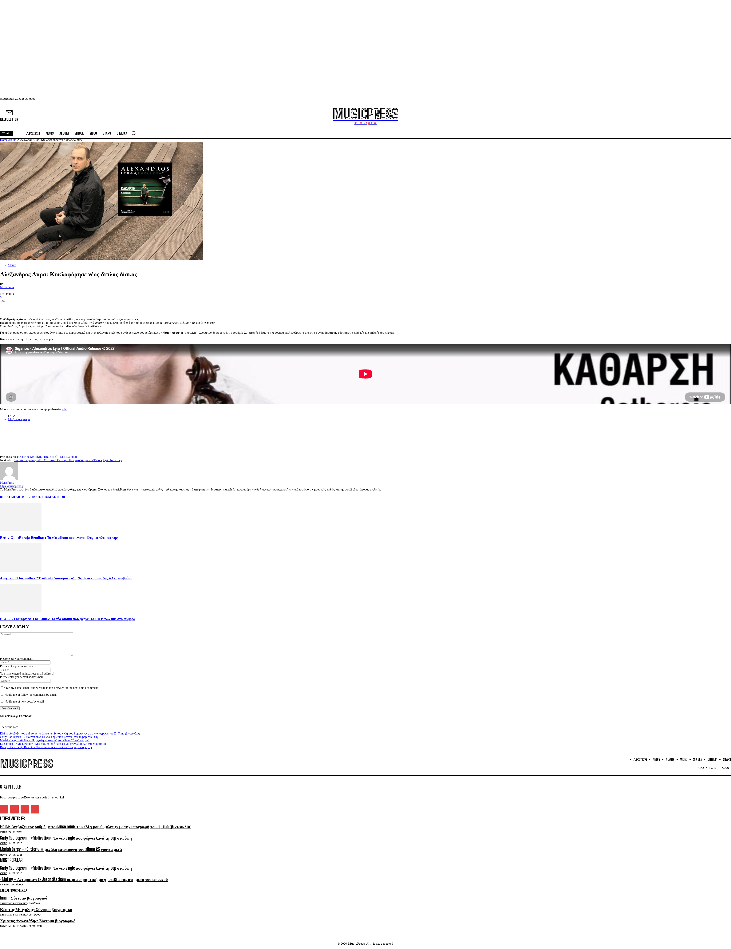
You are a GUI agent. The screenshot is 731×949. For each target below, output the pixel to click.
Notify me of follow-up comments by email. (31, 694)
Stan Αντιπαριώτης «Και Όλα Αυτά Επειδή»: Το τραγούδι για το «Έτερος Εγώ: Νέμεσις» (68, 460)
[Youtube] (35, 809)
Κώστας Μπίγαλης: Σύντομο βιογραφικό (36, 909)
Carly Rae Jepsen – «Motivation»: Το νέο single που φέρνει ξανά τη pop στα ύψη (49, 736)
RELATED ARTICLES (15, 496)
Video (3, 832)
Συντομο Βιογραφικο (13, 903)
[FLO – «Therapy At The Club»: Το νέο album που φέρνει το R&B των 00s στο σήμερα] (20, 611)
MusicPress (7, 287)
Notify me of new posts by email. (25, 701)
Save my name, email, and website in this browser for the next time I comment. (51, 687)
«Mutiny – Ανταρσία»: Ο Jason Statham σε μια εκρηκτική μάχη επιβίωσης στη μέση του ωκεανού (84, 879)
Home (3, 139)
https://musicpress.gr (12, 486)
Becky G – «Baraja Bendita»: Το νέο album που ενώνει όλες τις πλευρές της (59, 538)
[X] (20, 306)
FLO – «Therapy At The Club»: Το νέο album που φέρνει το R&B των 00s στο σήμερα (67, 619)
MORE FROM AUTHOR (48, 496)
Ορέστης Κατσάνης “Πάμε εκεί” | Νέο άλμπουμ (47, 456)
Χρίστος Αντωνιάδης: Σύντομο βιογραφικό (37, 920)
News (3, 854)
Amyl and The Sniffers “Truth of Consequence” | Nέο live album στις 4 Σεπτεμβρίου (66, 578)
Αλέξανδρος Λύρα (19, 419)
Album (12, 139)
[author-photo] (9, 479)
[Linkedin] (33, 306)
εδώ (64, 409)
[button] (133, 133)
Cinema (4, 884)
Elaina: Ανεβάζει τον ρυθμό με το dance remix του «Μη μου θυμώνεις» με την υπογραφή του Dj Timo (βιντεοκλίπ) (70, 733)
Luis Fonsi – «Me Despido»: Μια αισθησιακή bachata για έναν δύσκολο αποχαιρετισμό (53, 743)
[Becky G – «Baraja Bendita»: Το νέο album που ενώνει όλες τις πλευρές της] (20, 530)
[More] (47, 307)
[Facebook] (6, 306)
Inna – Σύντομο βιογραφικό (23, 897)
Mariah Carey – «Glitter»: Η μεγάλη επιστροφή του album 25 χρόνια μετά (44, 740)
